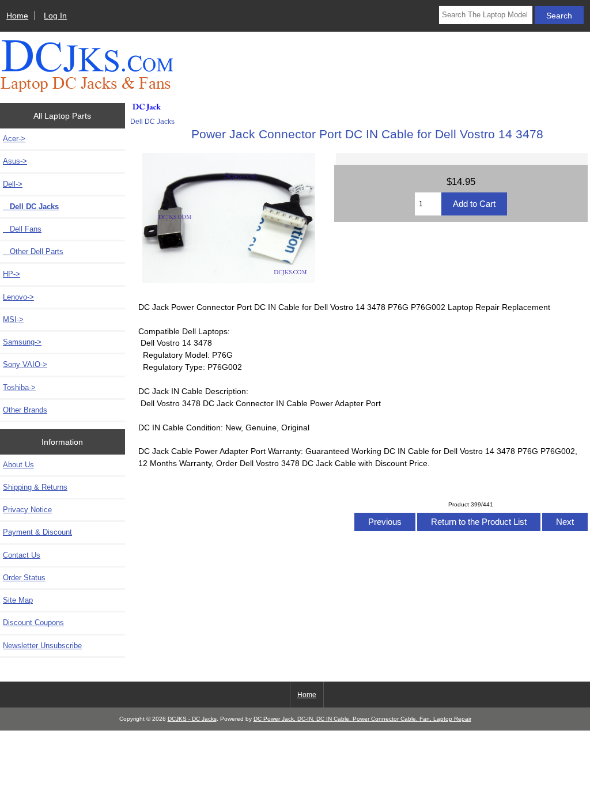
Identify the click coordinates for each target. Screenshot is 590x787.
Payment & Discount (37, 532)
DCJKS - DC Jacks (192, 719)
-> (12, 184)
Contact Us (21, 555)
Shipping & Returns (35, 487)
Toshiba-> (19, 387)
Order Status (24, 577)
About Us (18, 464)
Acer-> (14, 138)
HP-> (11, 274)
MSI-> (13, 319)
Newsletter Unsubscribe (42, 645)
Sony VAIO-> (25, 364)
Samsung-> (22, 342)
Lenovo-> (18, 297)
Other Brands (25, 410)
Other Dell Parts (33, 251)
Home (17, 15)
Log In (55, 15)
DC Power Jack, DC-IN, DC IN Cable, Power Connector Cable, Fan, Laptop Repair (362, 719)
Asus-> (15, 161)
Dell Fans (22, 229)
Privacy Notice (27, 509)
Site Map (18, 600)
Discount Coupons (33, 622)
